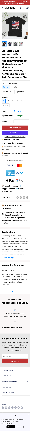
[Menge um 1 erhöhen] (27, 121)
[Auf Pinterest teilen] (21, 197)
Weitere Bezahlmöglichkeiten (15, 137)
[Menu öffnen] (2, 8)
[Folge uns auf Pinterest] (12, 407)
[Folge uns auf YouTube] (15, 407)
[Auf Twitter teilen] (24, 197)
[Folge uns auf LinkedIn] (22, 407)
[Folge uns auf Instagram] (9, 407)
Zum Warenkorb (15, 127)
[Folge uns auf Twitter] (6, 407)
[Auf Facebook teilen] (17, 197)
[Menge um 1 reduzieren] (15, 121)
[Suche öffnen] (20, 8)
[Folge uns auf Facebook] (3, 407)
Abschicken (15, 361)
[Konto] (23, 8)
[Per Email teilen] (27, 197)
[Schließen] (28, 414)
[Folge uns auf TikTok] (19, 407)
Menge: (4, 121)
